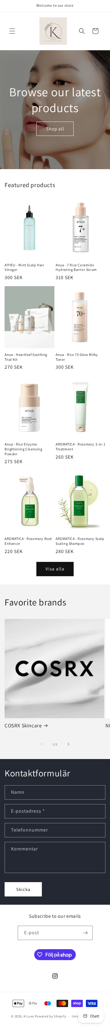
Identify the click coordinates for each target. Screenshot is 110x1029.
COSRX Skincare (23, 725)
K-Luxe (29, 1016)
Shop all (55, 128)
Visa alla (55, 569)
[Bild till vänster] (41, 744)
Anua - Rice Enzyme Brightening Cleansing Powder (23, 449)
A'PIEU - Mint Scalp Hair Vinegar (24, 267)
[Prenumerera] (85, 933)
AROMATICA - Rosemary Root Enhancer (28, 541)
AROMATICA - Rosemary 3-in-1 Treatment (80, 446)
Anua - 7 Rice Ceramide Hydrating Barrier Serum (76, 267)
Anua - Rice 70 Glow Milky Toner (77, 357)
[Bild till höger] (68, 744)
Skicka (23, 889)
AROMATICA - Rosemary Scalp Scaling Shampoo (80, 541)
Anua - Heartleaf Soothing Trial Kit (26, 357)
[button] (12, 31)
